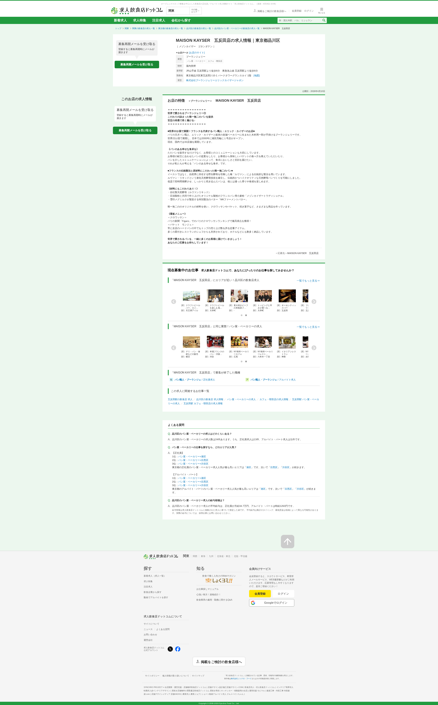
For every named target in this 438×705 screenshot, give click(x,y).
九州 (211, 556)
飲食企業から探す (153, 592)
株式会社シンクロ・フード (241, 678)
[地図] (257, 75)
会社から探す (181, 20)
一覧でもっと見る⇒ (308, 280)
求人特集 (139, 20)
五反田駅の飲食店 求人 (180, 399)
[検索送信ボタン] (324, 20)
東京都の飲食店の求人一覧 (170, 28)
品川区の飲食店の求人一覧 (198, 28)
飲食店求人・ (260, 687)
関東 (127, 28)
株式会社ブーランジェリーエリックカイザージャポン (215, 80)
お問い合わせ (150, 634)
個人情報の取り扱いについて (175, 676)
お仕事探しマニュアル (207, 589)
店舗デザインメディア (166, 694)
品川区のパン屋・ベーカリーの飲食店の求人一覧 (237, 28)
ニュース (148, 629)
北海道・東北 (223, 556)
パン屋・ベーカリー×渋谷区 (193, 463)
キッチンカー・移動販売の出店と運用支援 (243, 691)
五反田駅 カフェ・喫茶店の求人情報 (203, 403)
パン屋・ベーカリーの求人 (241, 399)
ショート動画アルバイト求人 (223, 694)
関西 (195, 556)
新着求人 (120, 20)
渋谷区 (285, 467)
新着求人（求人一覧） (155, 576)
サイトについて (151, 624)
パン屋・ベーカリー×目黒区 (193, 460)
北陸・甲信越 (240, 556)
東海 (203, 556)
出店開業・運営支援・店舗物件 (185, 687)
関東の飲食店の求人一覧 (143, 28)
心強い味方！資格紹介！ (208, 594)
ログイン (283, 593)
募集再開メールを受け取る (136, 64)
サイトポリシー (152, 676)
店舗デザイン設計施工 (225, 687)
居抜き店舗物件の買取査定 (195, 691)
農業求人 (191, 694)
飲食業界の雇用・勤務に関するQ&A (214, 600)
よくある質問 (163, 629)
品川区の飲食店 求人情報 (209, 399)
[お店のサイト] (197, 52)
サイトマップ (198, 676)
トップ (118, 28)
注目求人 (158, 20)
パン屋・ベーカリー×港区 (192, 456)
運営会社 (148, 640)
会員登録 (260, 593)
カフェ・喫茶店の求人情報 (274, 399)
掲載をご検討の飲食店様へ (221, 661)
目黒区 (274, 467)
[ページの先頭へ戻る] (287, 541)
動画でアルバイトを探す (156, 597)
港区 (248, 467)
